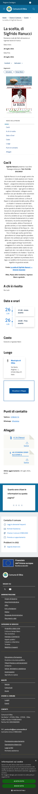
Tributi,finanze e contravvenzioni (16, 663)
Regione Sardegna (9, 2)
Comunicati (8, 687)
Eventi (26, 17)
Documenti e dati (10, 618)
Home (4, 17)
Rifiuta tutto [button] (19, 786)
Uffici (6, 605)
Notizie (7, 684)
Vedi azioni (17, 63)
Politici (7, 612)
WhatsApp (15, 421)
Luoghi (7, 700)
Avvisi (7, 691)
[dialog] (19, 776)
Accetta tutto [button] (19, 781)
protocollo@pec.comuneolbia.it (16, 729)
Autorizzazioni (9, 672)
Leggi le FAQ (9, 748)
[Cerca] (34, 9)
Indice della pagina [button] (13, 121)
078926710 (15, 417)
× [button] (35, 760)
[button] (19, 790)
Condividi (7, 63)
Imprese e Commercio (12, 636)
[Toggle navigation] (4, 9)
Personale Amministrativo (14, 615)
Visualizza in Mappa (19, 391)
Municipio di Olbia (16, 361)
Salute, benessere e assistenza (15, 668)
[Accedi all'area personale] (30, 2)
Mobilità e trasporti (11, 647)
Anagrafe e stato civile (12, 628)
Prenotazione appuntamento (14, 741)
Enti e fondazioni (10, 608)
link (8, 777)
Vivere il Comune (15, 17)
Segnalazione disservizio (13, 744)
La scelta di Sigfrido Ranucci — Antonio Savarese (21, 268)
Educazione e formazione (13, 657)
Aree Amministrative (12, 602)
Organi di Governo (11, 599)
